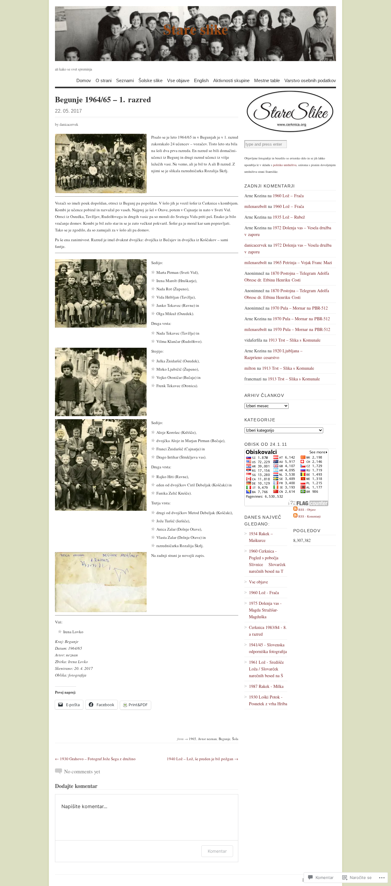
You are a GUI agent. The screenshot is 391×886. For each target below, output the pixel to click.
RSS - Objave (307, 509)
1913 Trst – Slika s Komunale (294, 340)
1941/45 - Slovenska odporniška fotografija (268, 648)
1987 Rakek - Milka (266, 686)
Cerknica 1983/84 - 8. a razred (268, 630)
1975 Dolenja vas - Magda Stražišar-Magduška (265, 609)
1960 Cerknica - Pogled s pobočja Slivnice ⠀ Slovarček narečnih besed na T (267, 561)
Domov (83, 80)
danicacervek (69, 124)
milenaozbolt (255, 206)
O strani (103, 80)
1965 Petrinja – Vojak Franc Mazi (302, 262)
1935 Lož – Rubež (289, 217)
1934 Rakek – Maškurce (261, 537)
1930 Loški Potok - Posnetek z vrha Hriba (268, 700)
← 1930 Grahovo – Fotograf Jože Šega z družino (95, 758)
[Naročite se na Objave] (295, 509)
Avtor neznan (207, 738)
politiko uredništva (284, 165)
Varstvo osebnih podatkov (310, 80)
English (201, 80)
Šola (235, 738)
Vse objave (178, 80)
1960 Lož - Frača (264, 592)
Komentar (217, 851)
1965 (192, 738)
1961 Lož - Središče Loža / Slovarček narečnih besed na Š (266, 668)
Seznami (125, 80)
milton (250, 368)
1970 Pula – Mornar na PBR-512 (299, 308)
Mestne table (267, 80)
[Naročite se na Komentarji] (295, 516)
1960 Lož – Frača (288, 195)
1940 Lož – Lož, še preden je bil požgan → (202, 758)
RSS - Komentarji (309, 516)
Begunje (224, 738)
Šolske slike (150, 80)
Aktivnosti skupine (231, 80)
